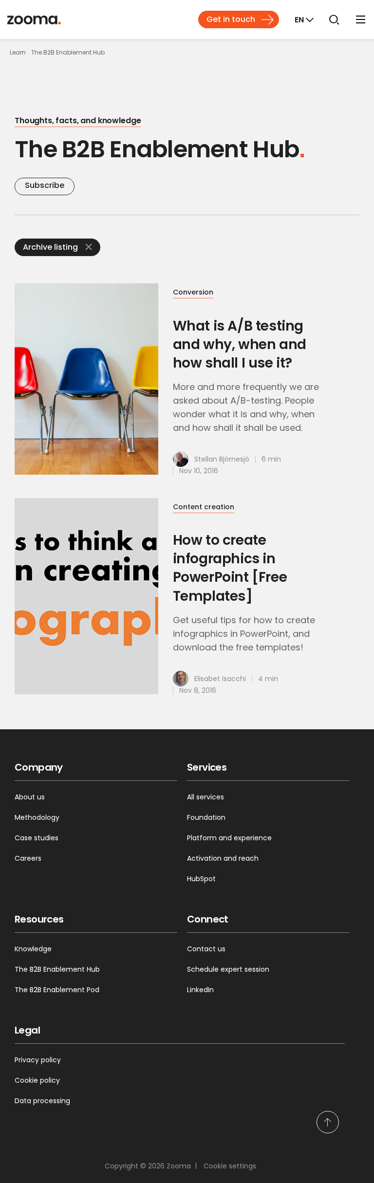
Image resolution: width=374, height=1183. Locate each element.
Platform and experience (229, 838)
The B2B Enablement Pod (57, 990)
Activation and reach (223, 858)
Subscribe (44, 185)
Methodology (37, 817)
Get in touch (230, 19)
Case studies (36, 838)
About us (30, 797)
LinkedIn (200, 990)
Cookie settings (230, 1166)
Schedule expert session (228, 969)
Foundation (206, 817)
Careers (28, 858)
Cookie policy (37, 1080)
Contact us (206, 949)
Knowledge (33, 949)
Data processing (42, 1101)
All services (205, 797)
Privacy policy (38, 1060)
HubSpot (201, 879)
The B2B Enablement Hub (57, 969)
